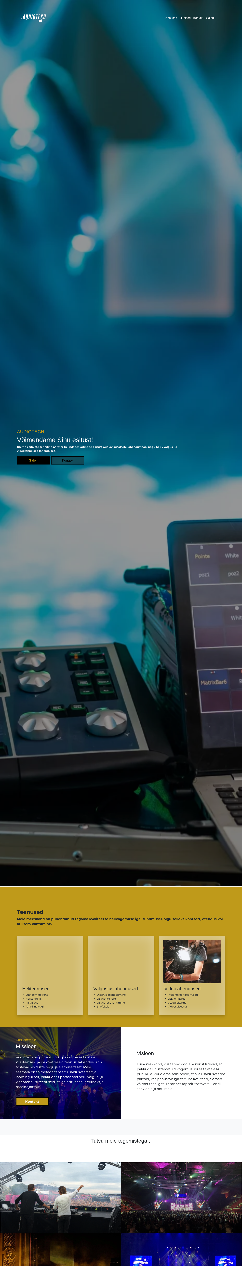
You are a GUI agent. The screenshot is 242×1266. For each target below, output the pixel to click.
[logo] (33, 18)
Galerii (193, 18)
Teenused (147, 18)
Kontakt (179, 18)
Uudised (164, 18)
